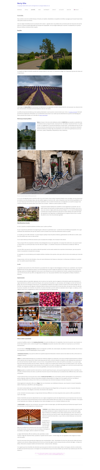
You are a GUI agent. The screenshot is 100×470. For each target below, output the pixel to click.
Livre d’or (69, 9)
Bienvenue (19, 9)
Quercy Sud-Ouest (43, 115)
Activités (33, 9)
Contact (54, 9)
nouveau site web (73, 112)
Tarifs (39, 9)
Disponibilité (46, 9)
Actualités (61, 9)
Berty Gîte (21, 3)
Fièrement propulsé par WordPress (24, 467)
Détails (26, 9)
